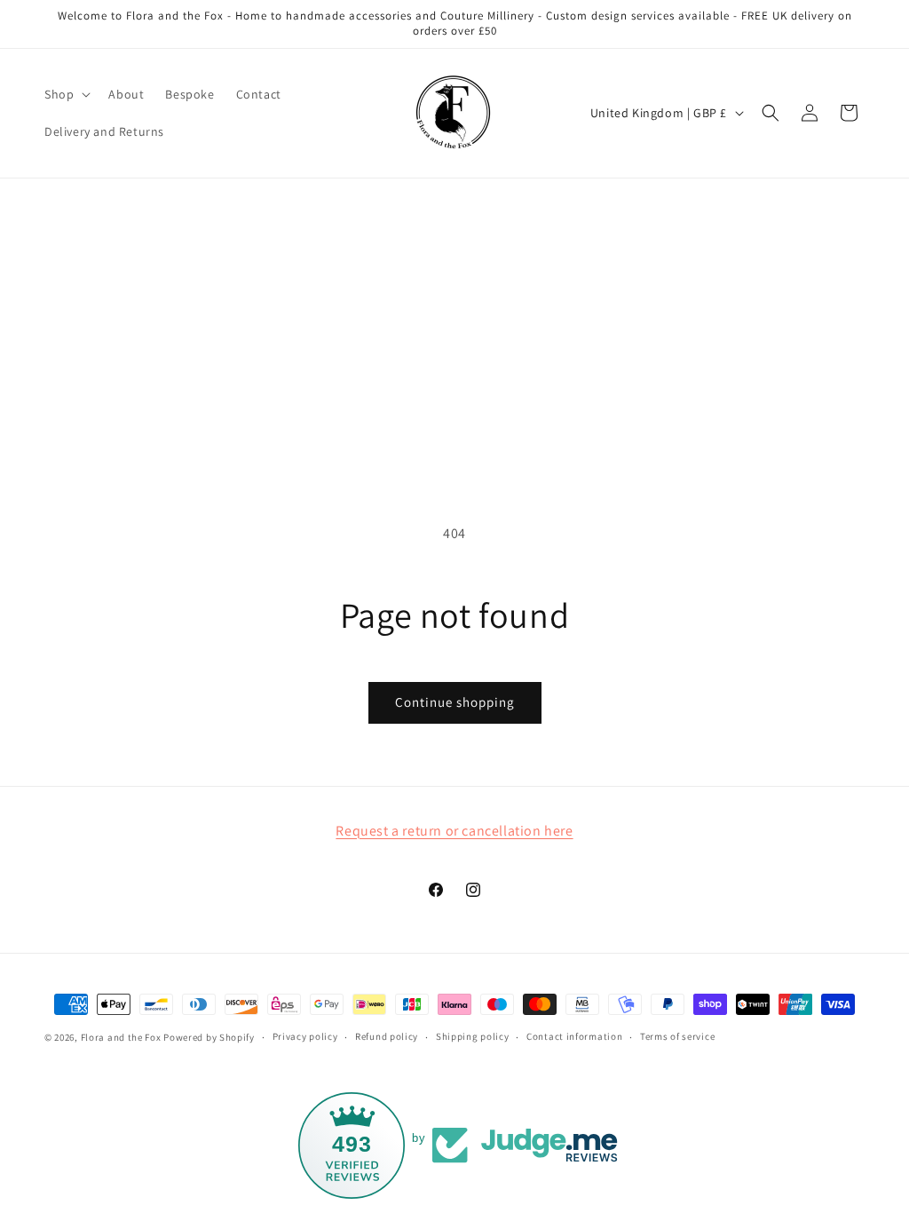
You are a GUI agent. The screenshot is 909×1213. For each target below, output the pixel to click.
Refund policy (386, 1036)
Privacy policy (305, 1036)
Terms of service (677, 1036)
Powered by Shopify (209, 1037)
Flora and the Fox (121, 1037)
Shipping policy (473, 1036)
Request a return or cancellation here (454, 830)
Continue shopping (455, 702)
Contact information (574, 1036)
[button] (66, 94)
